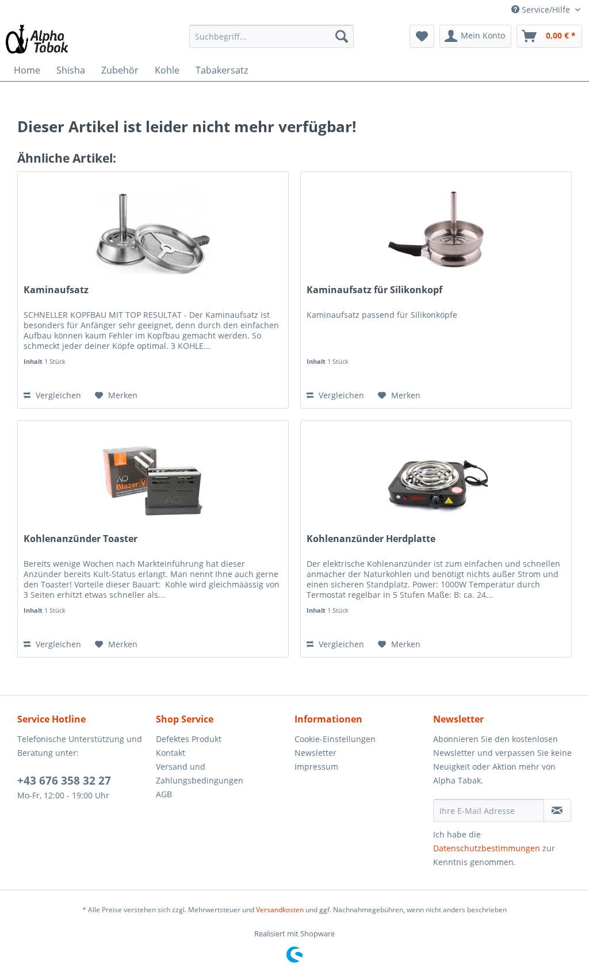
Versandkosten (280, 910)
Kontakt (170, 752)
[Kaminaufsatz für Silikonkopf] (436, 229)
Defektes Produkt (188, 738)
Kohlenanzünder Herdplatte (371, 539)
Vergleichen (57, 395)
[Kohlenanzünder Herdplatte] (436, 478)
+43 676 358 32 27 (64, 780)
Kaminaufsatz (56, 290)
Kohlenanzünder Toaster (80, 539)
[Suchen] (342, 36)
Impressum (316, 766)
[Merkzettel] (422, 36)
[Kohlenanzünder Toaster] (153, 478)
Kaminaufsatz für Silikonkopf (374, 290)
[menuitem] (271, 36)
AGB (164, 794)
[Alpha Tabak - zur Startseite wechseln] (37, 39)
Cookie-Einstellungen (335, 738)
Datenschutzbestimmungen (486, 848)
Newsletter (315, 752)
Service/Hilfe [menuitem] (545, 9)
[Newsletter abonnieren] (557, 810)
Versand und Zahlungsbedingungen (199, 773)
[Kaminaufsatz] (153, 229)
